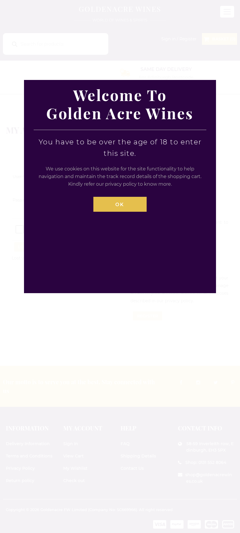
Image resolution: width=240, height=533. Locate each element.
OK (119, 204)
